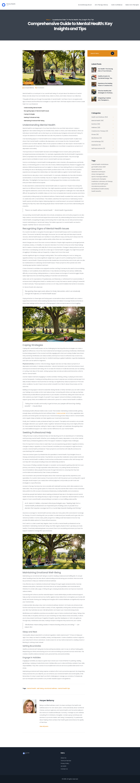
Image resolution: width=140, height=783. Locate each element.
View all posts (44, 726)
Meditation (96, 145)
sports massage (96, 176)
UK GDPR (63, 766)
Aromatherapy (97, 141)
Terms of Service (66, 761)
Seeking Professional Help (31, 117)
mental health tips (64, 688)
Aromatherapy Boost (85, 5)
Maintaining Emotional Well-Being (34, 121)
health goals (104, 184)
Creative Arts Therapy (99, 131)
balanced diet (61, 413)
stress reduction (96, 169)
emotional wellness (50, 688)
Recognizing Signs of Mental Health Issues (36, 111)
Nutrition (95, 124)
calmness (102, 181)
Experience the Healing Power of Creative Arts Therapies (105, 84)
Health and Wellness (99, 117)
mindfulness (104, 164)
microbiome (95, 186)
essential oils (95, 184)
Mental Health (97, 120)
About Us (63, 758)
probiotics (103, 186)
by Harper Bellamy (29, 88)
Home (48, 19)
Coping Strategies (29, 114)
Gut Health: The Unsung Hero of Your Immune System (105, 70)
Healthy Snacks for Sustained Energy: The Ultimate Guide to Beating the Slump (105, 77)
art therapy (109, 181)
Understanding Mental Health (33, 108)
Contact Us (64, 769)
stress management (98, 174)
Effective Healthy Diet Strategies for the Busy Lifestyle (105, 92)
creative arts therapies (98, 179)
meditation (95, 181)
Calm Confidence (116, 5)
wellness (105, 176)
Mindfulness (96, 138)
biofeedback (95, 188)
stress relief (102, 167)
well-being (40, 688)
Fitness (95, 134)
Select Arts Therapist (132, 5)
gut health (94, 167)
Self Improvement (98, 148)
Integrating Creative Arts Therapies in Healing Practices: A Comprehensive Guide (105, 99)
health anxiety (104, 188)
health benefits (96, 191)
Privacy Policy (65, 763)
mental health (31, 688)
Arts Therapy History (101, 5)
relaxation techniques (98, 171)
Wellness (95, 127)
